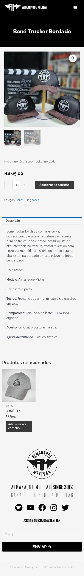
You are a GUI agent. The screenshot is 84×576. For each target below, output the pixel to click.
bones (35, 200)
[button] (73, 58)
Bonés (18, 161)
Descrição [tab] (13, 220)
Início (7, 161)
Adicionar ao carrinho (54, 185)
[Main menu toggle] (75, 7)
